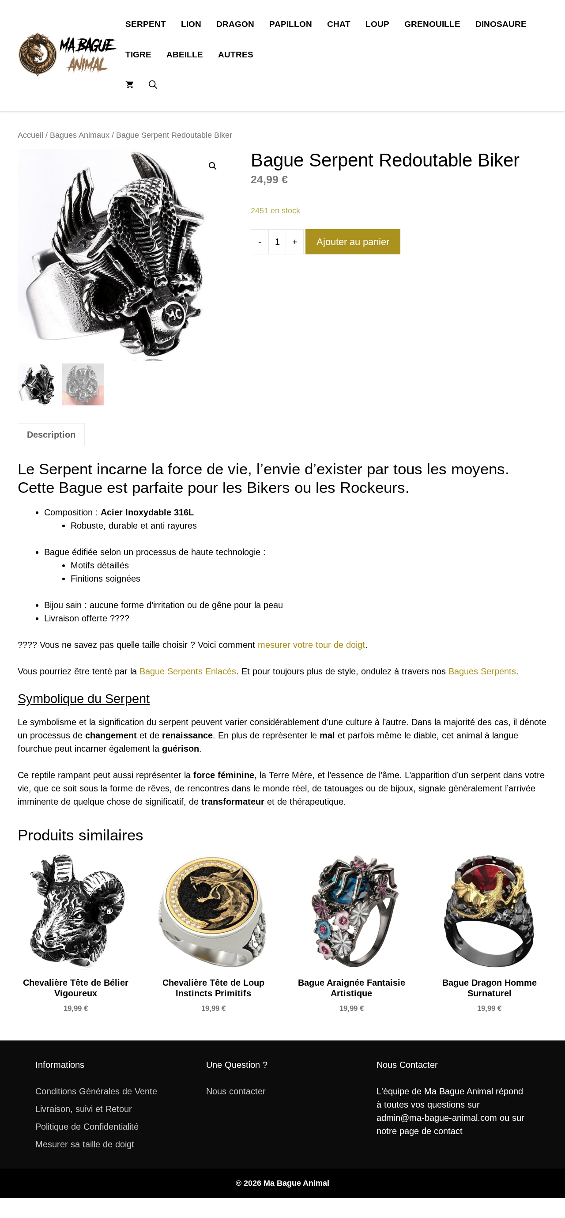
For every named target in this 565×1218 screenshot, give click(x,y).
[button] (153, 85)
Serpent (145, 24)
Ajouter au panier (352, 241)
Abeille (184, 54)
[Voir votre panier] (129, 85)
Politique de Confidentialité (87, 1126)
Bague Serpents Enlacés (187, 671)
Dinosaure (501, 24)
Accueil (30, 135)
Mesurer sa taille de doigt (84, 1144)
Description (51, 434)
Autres (235, 54)
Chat (338, 24)
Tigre (138, 54)
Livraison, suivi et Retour (83, 1109)
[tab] (51, 434)
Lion (191, 24)
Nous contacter (236, 1091)
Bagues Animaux (79, 135)
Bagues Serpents (482, 671)
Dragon (235, 24)
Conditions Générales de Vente (96, 1091)
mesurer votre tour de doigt (311, 645)
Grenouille (432, 24)
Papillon (290, 24)
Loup (377, 24)
